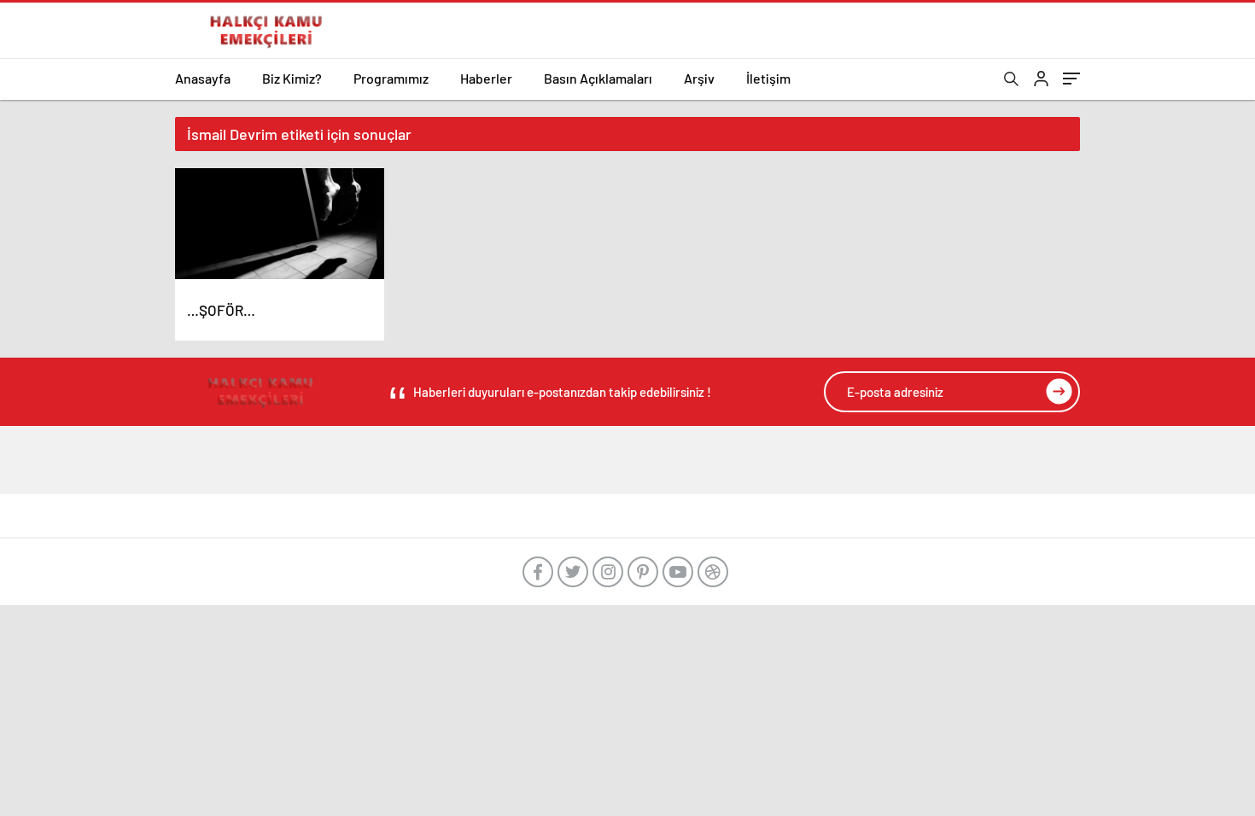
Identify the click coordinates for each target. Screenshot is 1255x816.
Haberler (486, 78)
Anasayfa (203, 78)
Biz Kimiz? (292, 78)
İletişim (768, 78)
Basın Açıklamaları (598, 78)
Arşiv (699, 78)
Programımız (391, 78)
